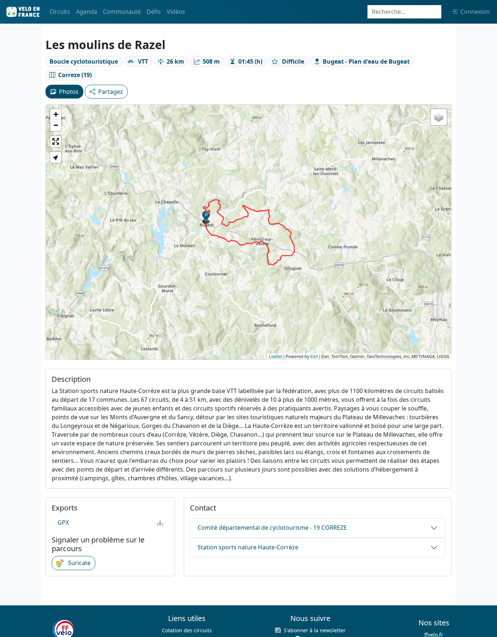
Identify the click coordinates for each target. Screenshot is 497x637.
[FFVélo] (63, 629)
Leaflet (275, 356)
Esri (314, 356)
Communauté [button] (122, 12)
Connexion (475, 12)
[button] (206, 216)
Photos (69, 92)
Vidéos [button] (176, 12)
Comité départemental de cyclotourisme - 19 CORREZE (272, 528)
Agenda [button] (86, 12)
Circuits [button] (59, 12)
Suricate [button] (79, 563)
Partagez (110, 92)
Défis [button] (154, 12)
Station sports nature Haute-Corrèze (248, 547)
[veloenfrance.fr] (22, 12)
